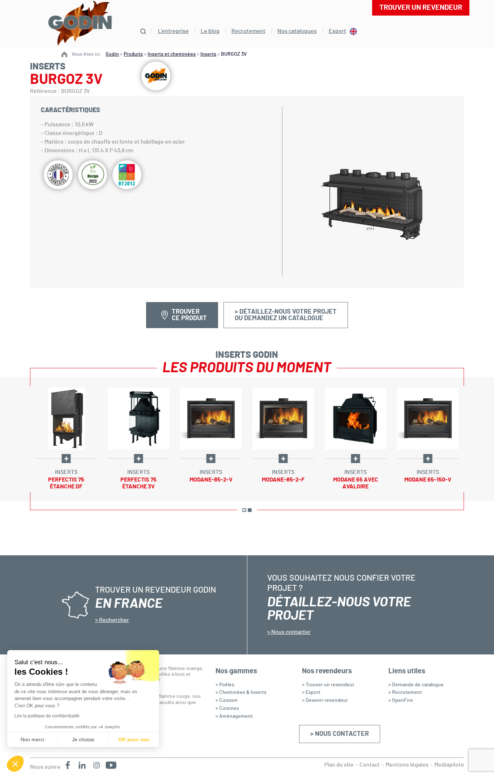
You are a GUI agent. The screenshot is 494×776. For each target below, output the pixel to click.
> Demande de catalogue (416, 684)
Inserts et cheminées (172, 54)
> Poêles (225, 684)
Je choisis (83, 739)
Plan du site (339, 765)
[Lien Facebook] (67, 765)
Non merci (32, 739)
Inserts (208, 54)
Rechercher (113, 620)
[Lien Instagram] (96, 765)
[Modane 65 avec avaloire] (355, 418)
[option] (66, 439)
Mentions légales (407, 765)
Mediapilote (449, 765)
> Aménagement (234, 716)
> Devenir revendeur (325, 700)
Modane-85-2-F (283, 480)
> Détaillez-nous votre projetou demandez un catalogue (286, 315)
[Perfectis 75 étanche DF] (66, 418)
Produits (133, 54)
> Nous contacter (339, 734)
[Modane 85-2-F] (283, 418)
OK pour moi (133, 739)
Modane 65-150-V (427, 480)
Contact (369, 765)
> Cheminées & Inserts (241, 692)
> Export (311, 692)
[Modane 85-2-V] (211, 418)
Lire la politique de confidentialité (47, 715)
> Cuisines (227, 708)
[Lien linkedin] (82, 765)
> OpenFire (400, 700)
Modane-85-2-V (211, 480)
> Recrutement (405, 692)
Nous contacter (290, 632)
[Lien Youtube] (111, 765)
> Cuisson (227, 700)
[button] (15, 763)
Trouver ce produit (189, 315)
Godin (112, 54)
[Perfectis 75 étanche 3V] (138, 418)
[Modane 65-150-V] (428, 418)
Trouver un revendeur (420, 7)
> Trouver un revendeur (328, 684)
